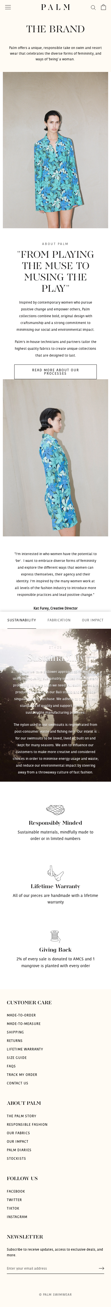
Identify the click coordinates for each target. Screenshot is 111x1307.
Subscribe (101, 1268)
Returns (15, 1040)
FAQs (11, 1066)
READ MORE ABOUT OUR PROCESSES (55, 371)
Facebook (16, 1191)
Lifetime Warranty (25, 1049)
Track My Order (22, 1074)
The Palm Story (21, 1116)
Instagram (17, 1217)
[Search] (93, 7)
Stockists (16, 1158)
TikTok (13, 1208)
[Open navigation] (8, 7)
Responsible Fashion (27, 1124)
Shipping (15, 1032)
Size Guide (17, 1057)
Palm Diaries (19, 1150)
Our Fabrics (18, 1133)
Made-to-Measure (24, 1023)
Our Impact (17, 1141)
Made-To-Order (21, 1015)
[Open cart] (103, 7)
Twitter (14, 1200)
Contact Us (17, 1083)
